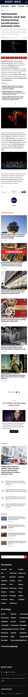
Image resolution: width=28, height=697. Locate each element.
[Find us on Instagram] (13, 392)
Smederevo (13, 603)
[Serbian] (9, 689)
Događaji (7, 10)
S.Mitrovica (22, 573)
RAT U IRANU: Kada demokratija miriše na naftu (14, 404)
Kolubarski (4, 633)
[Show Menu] (26, 2)
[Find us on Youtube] (16, 392)
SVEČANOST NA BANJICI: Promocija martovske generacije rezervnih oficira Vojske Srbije (16, 526)
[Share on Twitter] (8, 58)
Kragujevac (4, 588)
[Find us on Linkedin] (19, 392)
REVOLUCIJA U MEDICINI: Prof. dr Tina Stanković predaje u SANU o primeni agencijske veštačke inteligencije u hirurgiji (13, 347)
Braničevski (5, 618)
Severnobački (15, 640)
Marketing (9, 678)
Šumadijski (23, 625)
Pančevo (12, 581)
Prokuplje (13, 596)
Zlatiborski (23, 640)
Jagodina (4, 581)
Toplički (22, 629)
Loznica (3, 603)
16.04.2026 (3, 37)
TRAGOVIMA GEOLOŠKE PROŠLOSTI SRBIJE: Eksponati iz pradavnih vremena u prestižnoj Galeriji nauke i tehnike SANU (14, 319)
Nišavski (13, 614)
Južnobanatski (6, 629)
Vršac (20, 592)
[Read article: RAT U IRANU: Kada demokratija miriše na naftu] (14, 416)
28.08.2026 (4, 240)
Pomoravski (15, 629)
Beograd (4, 569)
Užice (20, 581)
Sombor (21, 569)
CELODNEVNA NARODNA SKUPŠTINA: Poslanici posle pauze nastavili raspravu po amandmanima (17, 534)
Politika (21, 6)
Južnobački (5, 625)
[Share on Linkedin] (12, 58)
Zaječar (20, 596)
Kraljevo (3, 592)
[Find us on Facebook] (8, 392)
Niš (11, 569)
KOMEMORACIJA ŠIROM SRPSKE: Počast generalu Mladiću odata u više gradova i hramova (17, 542)
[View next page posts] (15, 104)
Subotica (21, 577)
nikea (14, 205)
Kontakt (2, 680)
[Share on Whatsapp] (16, 58)
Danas (13, 6)
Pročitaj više (14, 431)
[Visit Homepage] (13, 2)
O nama (22, 678)
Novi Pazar (13, 573)
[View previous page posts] (13, 104)
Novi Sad (13, 577)
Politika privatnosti (16, 678)
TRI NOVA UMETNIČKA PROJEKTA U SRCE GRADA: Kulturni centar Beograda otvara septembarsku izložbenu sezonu (13, 98)
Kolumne (14, 400)
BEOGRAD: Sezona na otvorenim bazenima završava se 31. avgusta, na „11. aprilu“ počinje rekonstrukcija (15, 483)
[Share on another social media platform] (25, 58)
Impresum (3, 678)
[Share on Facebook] (3, 58)
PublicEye (22, 693)
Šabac (12, 599)
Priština (12, 592)
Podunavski (14, 625)
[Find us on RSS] (13, 672)
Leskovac (4, 599)
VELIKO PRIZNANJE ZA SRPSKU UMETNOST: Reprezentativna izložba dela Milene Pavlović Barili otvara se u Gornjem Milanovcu (13, 376)
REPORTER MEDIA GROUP (9, 693)
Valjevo (20, 584)
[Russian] (8, 689)
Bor (2, 573)
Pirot (11, 584)
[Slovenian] (11, 689)
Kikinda (3, 584)
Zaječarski (23, 633)
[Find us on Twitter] (11, 392)
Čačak (3, 577)
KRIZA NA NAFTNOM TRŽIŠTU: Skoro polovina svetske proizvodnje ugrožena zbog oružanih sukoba (16, 518)
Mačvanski (4, 636)
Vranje (20, 588)
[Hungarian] (4, 689)
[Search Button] (25, 556)
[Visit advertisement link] (14, 192)
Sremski (22, 621)
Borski (3, 614)
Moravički (4, 640)
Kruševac (4, 596)
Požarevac (13, 588)
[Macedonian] (6, 689)
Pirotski (13, 621)
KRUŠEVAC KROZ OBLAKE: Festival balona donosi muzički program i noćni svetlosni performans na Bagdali (12, 88)
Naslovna (5, 6)
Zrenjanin (21, 599)
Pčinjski (13, 618)
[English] (2, 689)
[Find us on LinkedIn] (11, 672)
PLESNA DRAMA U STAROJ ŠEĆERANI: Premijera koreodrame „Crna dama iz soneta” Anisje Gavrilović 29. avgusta (13, 93)
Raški (12, 636)
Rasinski (13, 633)
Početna (2, 10)
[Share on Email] (21, 58)
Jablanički (4, 621)
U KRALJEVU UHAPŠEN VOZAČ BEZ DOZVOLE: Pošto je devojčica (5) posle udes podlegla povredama (15, 506)
